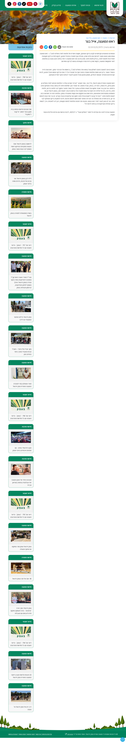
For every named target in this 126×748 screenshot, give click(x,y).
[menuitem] (96, 5)
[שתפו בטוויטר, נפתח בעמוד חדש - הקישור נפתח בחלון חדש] (46, 47)
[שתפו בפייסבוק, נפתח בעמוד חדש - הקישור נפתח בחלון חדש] (50, 47)
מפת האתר (22, 734)
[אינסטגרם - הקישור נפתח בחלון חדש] (15, 4)
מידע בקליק (56, 5)
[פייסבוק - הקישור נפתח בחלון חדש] (19, 4)
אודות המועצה (70, 5)
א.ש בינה (69, 734)
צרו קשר (38, 734)
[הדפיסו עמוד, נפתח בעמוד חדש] (59, 47)
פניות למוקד (85, 5)
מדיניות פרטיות (47, 734)
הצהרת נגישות (12, 734)
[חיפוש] (35, 4)
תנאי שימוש (98, 5)
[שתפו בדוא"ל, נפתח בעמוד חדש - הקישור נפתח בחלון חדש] (41, 47)
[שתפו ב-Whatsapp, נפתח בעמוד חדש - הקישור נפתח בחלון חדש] (55, 47)
